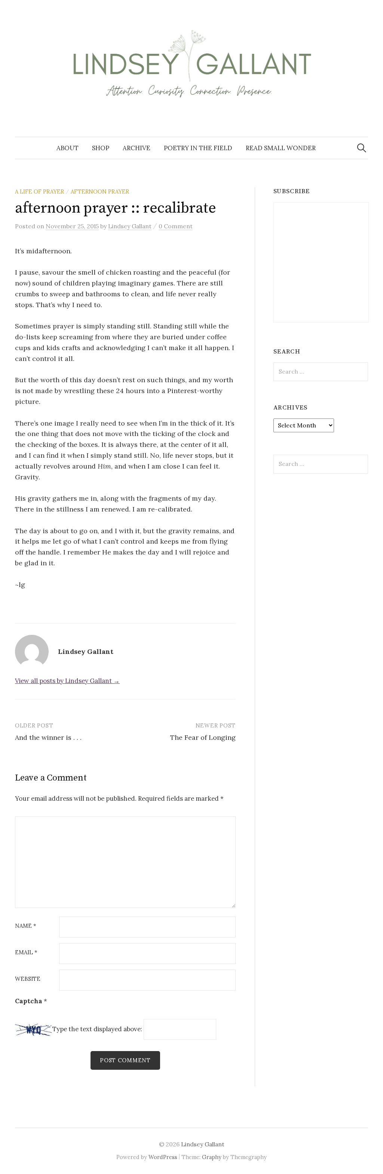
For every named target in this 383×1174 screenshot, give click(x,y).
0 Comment (176, 226)
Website (27, 979)
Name (25, 926)
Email (26, 952)
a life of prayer (39, 191)
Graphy (211, 1157)
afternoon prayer (100, 191)
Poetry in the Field (198, 148)
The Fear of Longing (203, 737)
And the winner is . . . (48, 737)
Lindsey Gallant (202, 1144)
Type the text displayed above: (97, 1029)
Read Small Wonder (281, 148)
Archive (136, 148)
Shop (100, 148)
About (67, 148)
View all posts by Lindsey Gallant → (67, 681)
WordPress (162, 1157)
